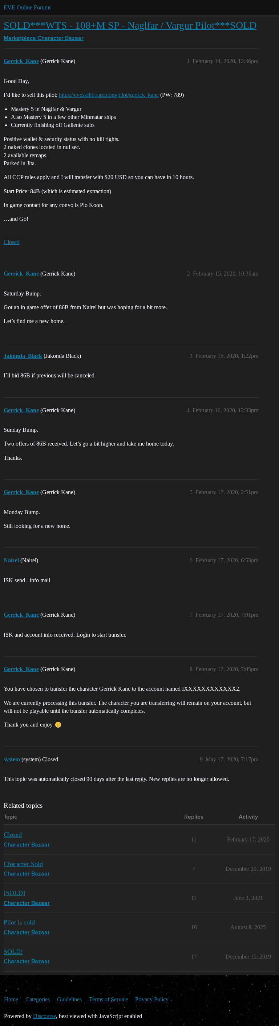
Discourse (44, 1016)
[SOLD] (14, 893)
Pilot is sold (19, 922)
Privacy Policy (152, 999)
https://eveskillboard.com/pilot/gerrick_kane (109, 95)
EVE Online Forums (27, 7)
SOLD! (13, 951)
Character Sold (23, 864)
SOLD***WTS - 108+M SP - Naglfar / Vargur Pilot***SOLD (130, 25)
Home (11, 999)
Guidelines (69, 999)
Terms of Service (108, 999)
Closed (12, 242)
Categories (37, 999)
